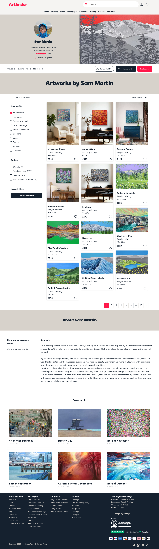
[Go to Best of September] (30, 470)
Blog (10, 512)
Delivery (31, 520)
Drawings (75, 512)
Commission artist (125, 69)
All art (46, 12)
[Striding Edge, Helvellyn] (97, 271)
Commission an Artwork (37, 515)
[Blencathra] (97, 235)
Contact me (145, 69)
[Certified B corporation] (121, 523)
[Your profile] (141, 4)
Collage (101, 12)
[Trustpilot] (130, 531)
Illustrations (76, 517)
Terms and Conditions (59, 503)
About (28, 69)
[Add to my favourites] (75, 159)
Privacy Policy (42, 544)
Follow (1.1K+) (106, 69)
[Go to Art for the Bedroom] (30, 427)
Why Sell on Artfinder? (59, 500)
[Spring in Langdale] (132, 184)
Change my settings (122, 514)
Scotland (17, 134)
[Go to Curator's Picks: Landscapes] (79, 470)
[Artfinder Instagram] (143, 546)
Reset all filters (17, 189)
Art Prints (75, 506)
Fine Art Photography (80, 503)
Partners (12, 506)
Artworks (11, 69)
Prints (62, 12)
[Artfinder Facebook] (134, 546)
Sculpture (83, 12)
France (16, 142)
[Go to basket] (147, 4)
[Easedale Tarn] (132, 270)
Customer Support (35, 526)
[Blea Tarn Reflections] (63, 240)
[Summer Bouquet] (63, 191)
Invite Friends (33, 509)
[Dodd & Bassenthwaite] (63, 281)
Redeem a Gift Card (36, 503)
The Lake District (21, 129)
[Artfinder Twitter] (138, 546)
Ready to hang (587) (22, 171)
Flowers (16, 146)
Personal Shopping (35, 506)
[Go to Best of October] (128, 470)
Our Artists (13, 515)
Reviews (20, 69)
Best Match (137, 97)
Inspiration (110, 12)
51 (141, 305)
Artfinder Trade (15, 509)
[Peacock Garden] (132, 131)
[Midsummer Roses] (63, 131)
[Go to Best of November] (128, 427)
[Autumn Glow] (97, 131)
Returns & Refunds (35, 523)
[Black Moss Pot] (132, 228)
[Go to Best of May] (79, 427)
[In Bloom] (97, 191)
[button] (26, 106)
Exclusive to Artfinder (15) (25, 179)
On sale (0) (18, 167)
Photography (72, 12)
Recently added (20, 121)
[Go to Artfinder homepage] (18, 4)
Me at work (38, 69)
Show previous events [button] (17, 349)
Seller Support (56, 506)
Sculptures (76, 509)
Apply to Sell (55, 509)
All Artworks (18, 113)
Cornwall (17, 151)
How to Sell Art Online (59, 512)
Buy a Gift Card (34, 500)
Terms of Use (29, 544)
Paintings (17, 117)
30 (51, 50)
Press (11, 503)
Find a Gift (32, 517)
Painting (54, 12)
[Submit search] (86, 4)
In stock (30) (19, 175)
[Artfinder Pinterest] (147, 546)
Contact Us (13, 520)
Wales (15, 138)
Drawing (92, 12)
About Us (12, 500)
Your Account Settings (37, 512)
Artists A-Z (13, 517)
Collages (75, 515)
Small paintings (20, 125)
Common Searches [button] (17, 523)
